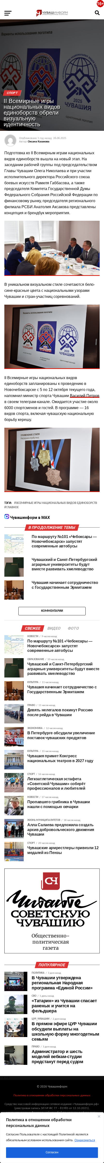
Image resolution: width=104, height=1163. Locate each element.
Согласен (52, 1152)
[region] (52, 1137)
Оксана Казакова (38, 141)
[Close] (99, 1116)
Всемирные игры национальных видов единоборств (56, 503)
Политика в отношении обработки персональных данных (52, 1095)
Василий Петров (84, 396)
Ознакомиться (84, 1140)
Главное (12, 507)
